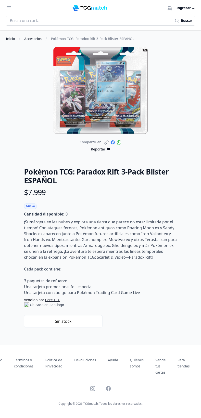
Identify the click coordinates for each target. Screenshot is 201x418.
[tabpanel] (100, 90)
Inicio (10, 38)
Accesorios (33, 38)
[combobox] (89, 21)
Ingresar (185, 7)
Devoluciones (85, 360)
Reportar (98, 149)
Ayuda (113, 360)
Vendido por (42, 299)
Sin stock (63, 321)
